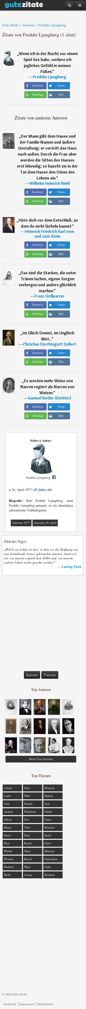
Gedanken (51, 859)
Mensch (49, 788)
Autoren (32, 675)
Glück (8, 819)
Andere (8, 811)
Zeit (47, 804)
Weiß (7, 875)
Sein (27, 788)
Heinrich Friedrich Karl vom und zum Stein (49, 234)
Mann (7, 827)
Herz (7, 843)
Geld (47, 867)
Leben (8, 788)
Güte (27, 827)
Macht (28, 804)
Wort (27, 867)
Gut (26, 819)
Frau (27, 835)
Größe (48, 811)
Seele (47, 835)
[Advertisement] (43, 624)
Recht (28, 843)
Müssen (49, 851)
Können (49, 827)
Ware (27, 851)
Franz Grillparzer (49, 296)
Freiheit (9, 867)
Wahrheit (30, 811)
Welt (27, 796)
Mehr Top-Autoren (41, 759)
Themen (49, 675)
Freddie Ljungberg (49, 76)
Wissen (8, 859)
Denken (49, 875)
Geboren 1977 (21, 523)
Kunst (28, 859)
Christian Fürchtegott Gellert (49, 344)
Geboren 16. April (45, 523)
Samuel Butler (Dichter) (49, 398)
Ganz (47, 819)
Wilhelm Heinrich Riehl (49, 183)
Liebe (7, 796)
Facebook (10, 1004)
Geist (47, 843)
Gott (7, 804)
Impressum (27, 1004)
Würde (8, 851)
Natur (7, 835)
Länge (28, 875)
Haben (48, 796)
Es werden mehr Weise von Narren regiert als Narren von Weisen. (47, 386)
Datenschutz (45, 1004)
